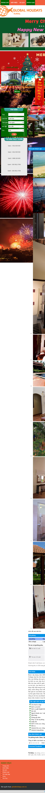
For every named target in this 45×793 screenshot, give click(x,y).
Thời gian (5, 122)
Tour (3, 114)
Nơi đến (4, 126)
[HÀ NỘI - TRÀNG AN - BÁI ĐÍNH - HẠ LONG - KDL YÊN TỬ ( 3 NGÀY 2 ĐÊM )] (11, 85)
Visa (4, 776)
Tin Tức (5, 778)
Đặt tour (17, 91)
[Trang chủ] (29, 109)
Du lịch (5, 770)
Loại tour (4, 118)
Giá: (3, 130)
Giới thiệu (6, 768)
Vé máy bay (6, 774)
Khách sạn (6, 772)
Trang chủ (6, 766)
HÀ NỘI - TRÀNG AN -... (8, 87)
